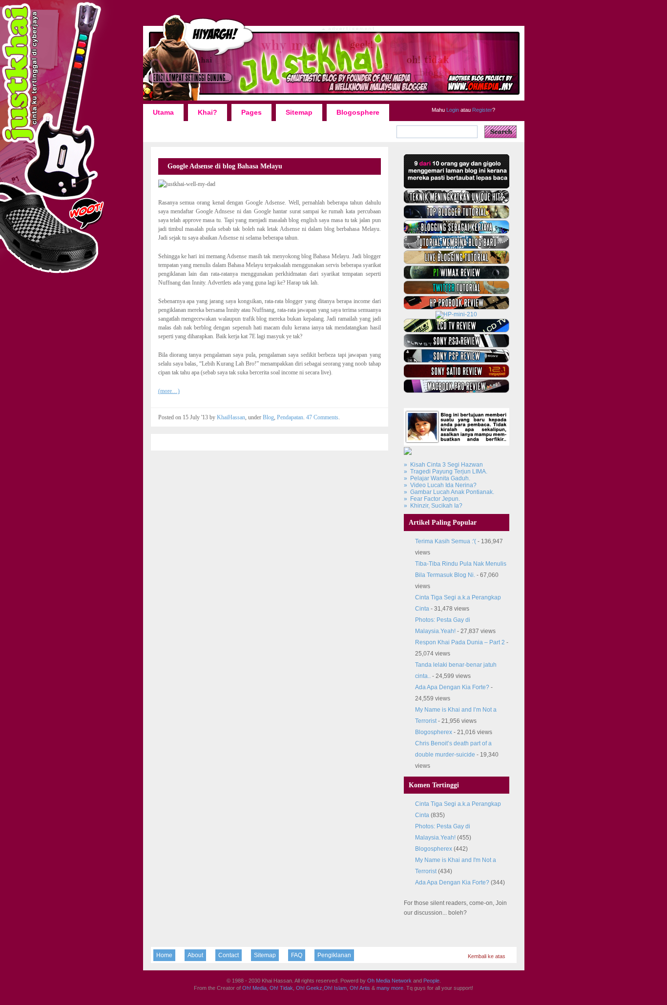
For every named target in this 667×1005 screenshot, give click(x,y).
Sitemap (299, 112)
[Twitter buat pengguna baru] (456, 292)
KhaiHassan (231, 417)
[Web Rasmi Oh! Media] (456, 186)
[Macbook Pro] (456, 391)
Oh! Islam (335, 988)
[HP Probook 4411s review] (456, 307)
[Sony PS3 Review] (456, 345)
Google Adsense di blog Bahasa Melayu (224, 166)
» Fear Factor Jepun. (432, 498)
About (195, 955)
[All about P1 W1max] (456, 277)
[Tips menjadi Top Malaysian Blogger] (456, 216)
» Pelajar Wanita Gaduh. (437, 478)
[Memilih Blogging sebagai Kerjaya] (456, 231)
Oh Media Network (389, 981)
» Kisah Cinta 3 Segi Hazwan (443, 464)
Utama (163, 112)
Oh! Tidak (281, 988)
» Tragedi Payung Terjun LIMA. (445, 471)
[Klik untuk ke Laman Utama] (333, 100)
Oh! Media (254, 988)
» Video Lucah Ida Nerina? (440, 485)
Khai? (207, 112)
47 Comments (322, 417)
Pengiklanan (334, 955)
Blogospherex (433, 732)
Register (481, 110)
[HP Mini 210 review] (456, 314)
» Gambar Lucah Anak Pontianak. (449, 492)
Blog (268, 417)
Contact (228, 955)
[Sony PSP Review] (456, 360)
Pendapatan (290, 417)
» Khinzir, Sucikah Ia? (433, 505)
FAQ (296, 955)
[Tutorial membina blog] (456, 247)
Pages (251, 112)
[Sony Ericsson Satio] (456, 375)
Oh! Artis (360, 988)
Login (452, 110)
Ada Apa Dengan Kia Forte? (452, 687)
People (431, 981)
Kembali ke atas (486, 956)
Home (164, 955)
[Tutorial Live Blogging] (456, 262)
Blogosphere (357, 112)
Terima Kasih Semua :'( (445, 541)
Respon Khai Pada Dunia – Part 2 (460, 642)
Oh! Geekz (309, 988)
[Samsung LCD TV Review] (456, 330)
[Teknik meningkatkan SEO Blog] (456, 201)
